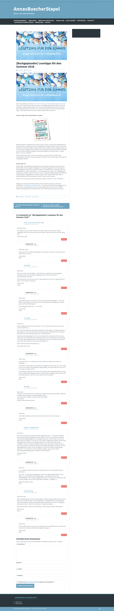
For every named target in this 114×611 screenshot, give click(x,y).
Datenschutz (19, 603)
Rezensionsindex (20, 20)
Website (20, 575)
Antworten (64, 239)
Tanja (25, 318)
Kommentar (22, 544)
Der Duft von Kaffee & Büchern (41, 104)
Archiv (47, 22)
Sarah (25, 265)
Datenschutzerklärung (23, 22)
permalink (35, 196)
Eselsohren (70, 20)
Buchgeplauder (21, 196)
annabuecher (28, 70)
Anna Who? (32, 20)
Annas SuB (60, 20)
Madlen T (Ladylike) (30, 427)
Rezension (55, 178)
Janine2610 (27, 491)
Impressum (39, 22)
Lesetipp (29, 196)
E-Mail (20, 569)
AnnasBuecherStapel (37, 9)
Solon (37, 608)
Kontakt (90, 20)
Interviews (81, 20)
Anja (25, 386)
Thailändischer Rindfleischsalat (32, 185)
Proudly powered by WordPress (22, 608)
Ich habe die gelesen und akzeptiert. (36, 582)
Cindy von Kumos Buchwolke (32, 222)
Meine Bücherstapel (46, 20)
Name (19, 562)
